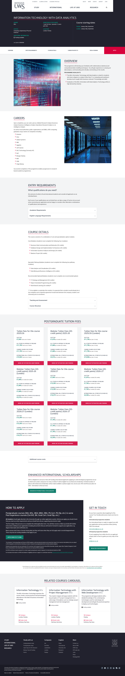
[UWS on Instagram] (111, 668)
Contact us (75, 643)
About (84, 1)
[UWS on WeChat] (116, 668)
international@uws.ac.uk (96, 529)
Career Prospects (73, 50)
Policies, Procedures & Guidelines (32, 672)
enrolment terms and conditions (94, 567)
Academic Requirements (38, 210)
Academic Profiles (54, 1)
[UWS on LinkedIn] (113, 668)
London (46, 650)
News (89, 1)
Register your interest (98, 548)
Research (94, 7)
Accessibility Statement (45, 672)
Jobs (106, 1)
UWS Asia (75, 647)
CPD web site (76, 650)
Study (36, 7)
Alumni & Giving (43, 1)
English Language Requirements (40, 216)
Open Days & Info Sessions (30, 647)
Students (34, 1)
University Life (62, 647)
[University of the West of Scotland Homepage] (19, 6)
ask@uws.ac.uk (93, 541)
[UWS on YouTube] (105, 668)
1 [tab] (62, 628)
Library (101, 1)
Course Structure (35, 306)
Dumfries (46, 645)
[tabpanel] (30, 606)
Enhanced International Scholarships (42, 490)
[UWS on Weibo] (119, 668)
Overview (10, 50)
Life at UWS (75, 7)
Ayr (45, 643)
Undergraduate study (28, 643)
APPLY (114, 50)
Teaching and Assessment (38, 300)
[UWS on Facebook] (102, 668)
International (56, 7)
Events (95, 1)
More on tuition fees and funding (28, 363)
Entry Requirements (31, 50)
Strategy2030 (76, 657)
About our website (8, 672)
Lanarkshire (47, 647)
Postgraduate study (28, 645)
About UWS (76, 645)
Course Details (52, 50)
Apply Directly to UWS (15, 537)
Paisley (46, 652)
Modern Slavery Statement (18, 672)
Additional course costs (38, 459)
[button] (108, 7)
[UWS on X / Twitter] (108, 668)
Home (25, 652)
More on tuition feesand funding (62, 443)
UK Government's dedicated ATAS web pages (62, 552)
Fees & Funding (94, 50)
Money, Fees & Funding (29, 650)
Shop (74, 654)
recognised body (30, 668)
